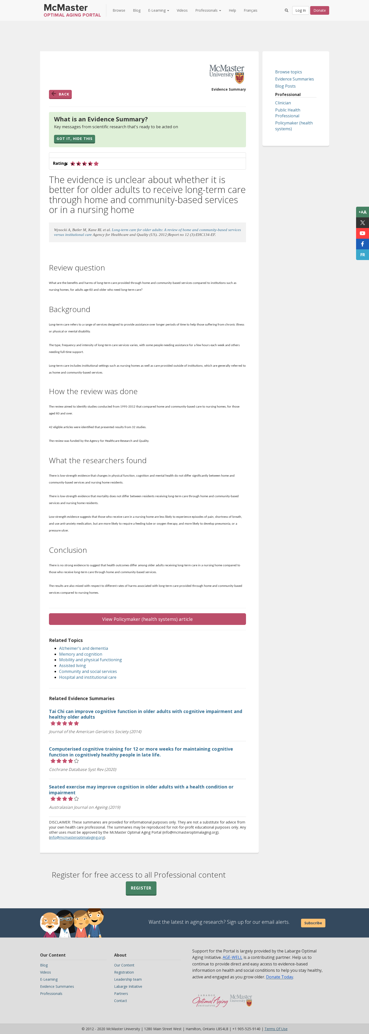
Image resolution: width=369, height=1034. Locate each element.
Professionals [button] (207, 10)
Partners (121, 993)
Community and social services (88, 671)
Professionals (51, 993)
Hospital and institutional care (87, 677)
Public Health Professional (287, 113)
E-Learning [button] (157, 10)
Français (250, 10)
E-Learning (49, 979)
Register (141, 888)
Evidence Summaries (294, 79)
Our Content (124, 965)
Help (232, 10)
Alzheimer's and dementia (83, 648)
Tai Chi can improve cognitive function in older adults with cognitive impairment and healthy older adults (145, 714)
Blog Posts (285, 86)
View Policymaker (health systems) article (147, 619)
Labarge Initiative (128, 986)
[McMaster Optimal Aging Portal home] (210, 998)
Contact (120, 1000)
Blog (136, 10)
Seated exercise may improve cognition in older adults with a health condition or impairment (141, 790)
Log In (300, 10)
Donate (319, 10)
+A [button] (362, 212)
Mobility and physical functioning (90, 660)
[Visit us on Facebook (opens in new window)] (362, 244)
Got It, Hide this (75, 138)
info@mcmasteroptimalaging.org (77, 837)
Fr (362, 254)
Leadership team (128, 979)
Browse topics (288, 72)
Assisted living (72, 665)
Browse (119, 10)
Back (64, 94)
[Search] (286, 10)
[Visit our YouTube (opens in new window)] (362, 233)
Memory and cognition (80, 654)
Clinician (283, 103)
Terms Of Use (276, 1028)
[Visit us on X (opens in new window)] (362, 222)
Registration (124, 972)
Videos (182, 10)
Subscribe (313, 922)
